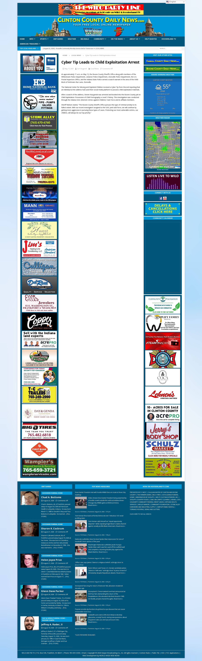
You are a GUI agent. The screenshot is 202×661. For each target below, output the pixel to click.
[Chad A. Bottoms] (29, 503)
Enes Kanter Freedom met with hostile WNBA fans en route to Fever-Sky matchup (100, 493)
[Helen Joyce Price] (29, 566)
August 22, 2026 (48, 501)
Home (22, 39)
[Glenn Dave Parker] (29, 597)
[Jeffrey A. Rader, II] (29, 630)
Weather (72, 39)
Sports (43, 39)
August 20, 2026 (48, 594)
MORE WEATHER (162, 170)
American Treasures (29, 44)
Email (84, 653)
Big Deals (85, 39)
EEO (162, 653)
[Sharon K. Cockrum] (29, 535)
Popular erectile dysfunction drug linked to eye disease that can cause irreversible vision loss (100, 610)
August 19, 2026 (48, 628)
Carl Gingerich (82, 69)
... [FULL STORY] (57, 548)
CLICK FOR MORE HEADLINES (85, 635)
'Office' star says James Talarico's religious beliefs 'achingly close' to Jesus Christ (99, 563)
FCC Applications (172, 653)
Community (99, 39)
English (172, 2)
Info (31, 39)
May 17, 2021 (69, 69)
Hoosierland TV (169, 39)
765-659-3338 (74, 653)
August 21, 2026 (48, 532)
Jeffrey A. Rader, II (53, 621)
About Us (134, 39)
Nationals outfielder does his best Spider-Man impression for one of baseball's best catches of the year (99, 540)
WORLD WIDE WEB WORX (109, 655)
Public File (155, 653)
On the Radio (117, 39)
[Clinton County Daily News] (101, 26)
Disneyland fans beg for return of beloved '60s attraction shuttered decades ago (99, 587)
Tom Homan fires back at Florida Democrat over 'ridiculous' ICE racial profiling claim (99, 517)
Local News (95, 69)
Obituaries (58, 39)
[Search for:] (170, 48)
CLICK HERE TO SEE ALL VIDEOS (140, 514)
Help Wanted (151, 39)
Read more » (92, 505)
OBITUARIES (46, 486)
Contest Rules (144, 653)
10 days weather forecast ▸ (162, 113)
